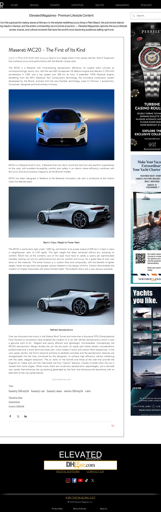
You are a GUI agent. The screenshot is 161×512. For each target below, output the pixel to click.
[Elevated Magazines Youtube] (80, 480)
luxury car (38, 391)
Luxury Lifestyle (16, 406)
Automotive (14, 401)
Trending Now (15, 397)
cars (88, 391)
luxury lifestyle (19, 391)
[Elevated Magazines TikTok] (86, 480)
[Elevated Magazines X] (92, 480)
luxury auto (54, 391)
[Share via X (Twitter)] (17, 416)
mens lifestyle (73, 391)
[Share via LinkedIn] (25, 416)
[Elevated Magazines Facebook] (74, 480)
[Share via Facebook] (10, 416)
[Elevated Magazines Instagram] (68, 480)
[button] (34, 5)
